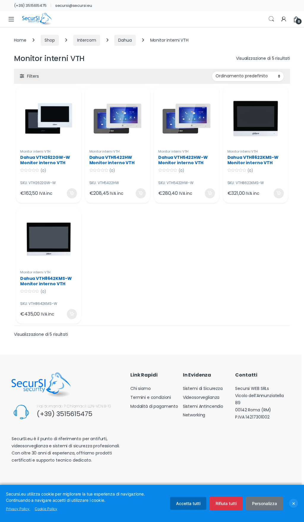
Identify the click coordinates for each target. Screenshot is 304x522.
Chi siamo (140, 388)
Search (271, 19)
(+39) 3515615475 (30, 5)
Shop (50, 40)
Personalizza (264, 503)
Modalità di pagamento (154, 406)
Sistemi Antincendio (203, 406)
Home (20, 40)
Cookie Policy (46, 509)
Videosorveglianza (201, 397)
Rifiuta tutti (226, 503)
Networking (194, 415)
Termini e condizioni (150, 397)
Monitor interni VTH (35, 151)
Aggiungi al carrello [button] (68, 193)
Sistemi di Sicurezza (203, 388)
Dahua (125, 40)
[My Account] (284, 19)
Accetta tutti (188, 503)
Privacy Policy (18, 509)
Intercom (86, 40)
